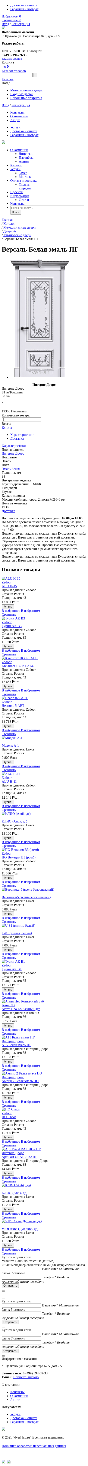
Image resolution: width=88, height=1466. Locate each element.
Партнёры (26, 157)
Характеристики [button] (14, 446)
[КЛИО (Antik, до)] (44, 1187)
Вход (5, 24)
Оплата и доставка (23, 180)
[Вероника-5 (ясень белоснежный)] (44, 891)
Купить (7, 427)
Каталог (7, 79)
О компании (19, 116)
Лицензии (26, 154)
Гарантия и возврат (24, 9)
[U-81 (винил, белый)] (44, 927)
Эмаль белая (11, 469)
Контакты (17, 112)
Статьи (24, 200)
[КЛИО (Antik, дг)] (44, 815)
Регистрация (21, 24)
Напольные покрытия (26, 98)
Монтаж (25, 177)
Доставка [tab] (17, 438)
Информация (19, 196)
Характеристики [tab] (22, 434)
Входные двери (21, 94)
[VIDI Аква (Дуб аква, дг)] (44, 1223)
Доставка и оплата (23, 5)
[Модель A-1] (44, 740)
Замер (23, 173)
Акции (15, 120)
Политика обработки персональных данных (34, 1446)
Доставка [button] (8, 511)
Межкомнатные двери (26, 90)
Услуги (15, 127)
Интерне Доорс (13, 453)
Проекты (16, 192)
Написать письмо (26, 1377)
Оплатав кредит (25, 186)
